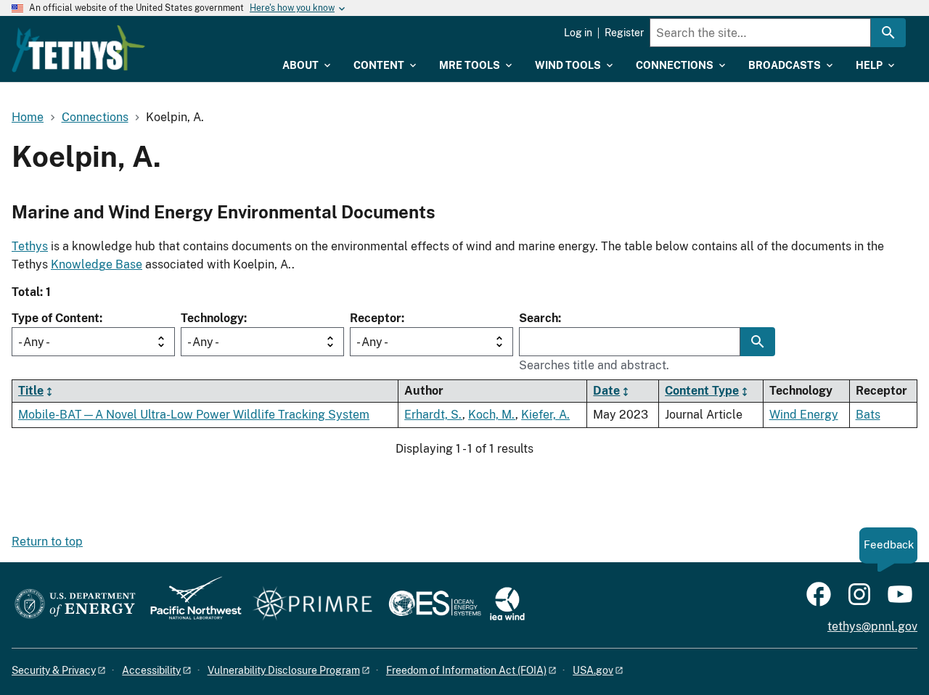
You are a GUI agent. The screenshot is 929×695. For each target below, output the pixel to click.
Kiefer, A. (545, 414)
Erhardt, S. (433, 414)
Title (31, 391)
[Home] (78, 48)
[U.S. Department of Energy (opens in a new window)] (75, 604)
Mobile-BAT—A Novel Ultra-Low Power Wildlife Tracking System (193, 414)
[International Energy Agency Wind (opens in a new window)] (507, 604)
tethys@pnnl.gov (872, 626)
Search (538, 318)
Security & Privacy (54, 670)
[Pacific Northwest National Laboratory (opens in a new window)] (190, 605)
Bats (868, 414)
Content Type (702, 391)
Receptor (375, 318)
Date (606, 391)
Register (624, 33)
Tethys (30, 246)
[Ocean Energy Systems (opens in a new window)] (435, 604)
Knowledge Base (96, 264)
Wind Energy (803, 414)
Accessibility (151, 670)
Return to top (47, 541)
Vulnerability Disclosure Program (284, 670)
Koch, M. (491, 414)
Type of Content (55, 318)
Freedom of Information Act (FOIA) (466, 670)
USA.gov (593, 670)
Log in (578, 33)
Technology (212, 318)
